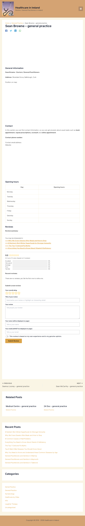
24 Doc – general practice (55, 406)
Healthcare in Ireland (27, 7)
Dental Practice (10, 487)
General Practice (11, 410)
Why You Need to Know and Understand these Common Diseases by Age (31, 452)
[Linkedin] (15, 31)
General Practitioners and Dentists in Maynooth (21, 459)
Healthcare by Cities (12, 497)
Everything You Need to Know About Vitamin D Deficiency (25, 442)
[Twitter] (11, 31)
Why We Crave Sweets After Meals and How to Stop (23, 435)
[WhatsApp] (20, 31)
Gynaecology (9, 494)
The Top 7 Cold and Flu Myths (15, 446)
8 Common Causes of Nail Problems (18, 439)
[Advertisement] (42, 49)
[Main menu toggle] (81, 9)
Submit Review (13, 341)
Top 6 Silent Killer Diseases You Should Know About (23, 449)
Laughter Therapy (11, 504)
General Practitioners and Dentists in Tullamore (21, 463)
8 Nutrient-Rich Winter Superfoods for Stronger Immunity (25, 432)
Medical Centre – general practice (21, 406)
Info (6, 501)
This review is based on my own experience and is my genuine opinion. (35, 336)
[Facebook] (6, 31)
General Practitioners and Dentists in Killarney (21, 456)
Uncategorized (10, 507)
